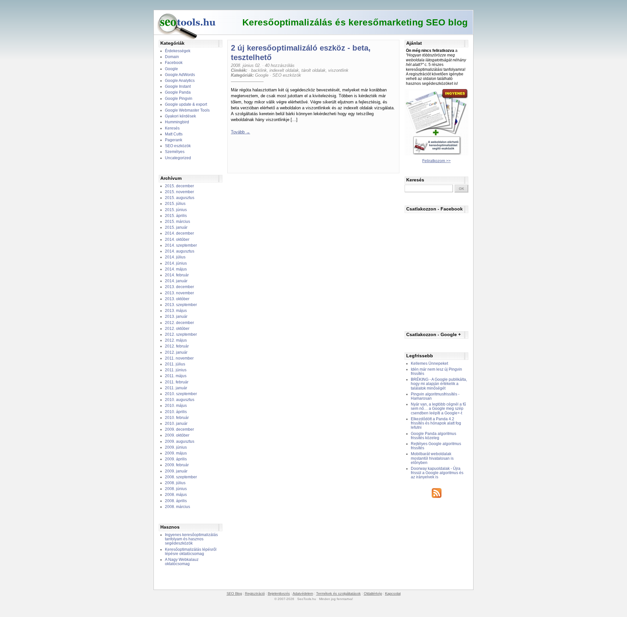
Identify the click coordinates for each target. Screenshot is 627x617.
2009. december (179, 429)
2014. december (179, 233)
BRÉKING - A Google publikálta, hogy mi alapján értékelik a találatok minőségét (439, 383)
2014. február (177, 275)
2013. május (176, 310)
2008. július (175, 483)
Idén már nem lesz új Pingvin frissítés (436, 371)
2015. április (176, 215)
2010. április (176, 411)
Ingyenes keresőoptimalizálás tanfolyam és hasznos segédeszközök (191, 539)
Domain (172, 56)
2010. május (176, 405)
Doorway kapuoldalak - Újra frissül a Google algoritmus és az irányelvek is (437, 472)
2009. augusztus (179, 441)
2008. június (176, 488)
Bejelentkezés (279, 593)
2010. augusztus (179, 399)
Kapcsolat (393, 593)
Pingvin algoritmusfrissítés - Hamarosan (435, 396)
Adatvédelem (303, 593)
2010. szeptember (181, 394)
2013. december (179, 287)
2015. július (175, 203)
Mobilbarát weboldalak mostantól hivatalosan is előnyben (432, 458)
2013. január (176, 316)
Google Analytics (180, 80)
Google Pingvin (178, 98)
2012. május (176, 340)
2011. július (175, 364)
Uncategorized (178, 158)
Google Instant (178, 86)
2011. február (176, 382)
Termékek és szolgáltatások (338, 593)
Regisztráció (255, 593)
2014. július (175, 257)
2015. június (176, 210)
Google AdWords (180, 74)
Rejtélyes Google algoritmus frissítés (436, 445)
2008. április (176, 501)
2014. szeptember (181, 245)
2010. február (177, 417)
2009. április (176, 459)
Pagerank (173, 140)
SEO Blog (234, 593)
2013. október (177, 299)
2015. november (179, 192)
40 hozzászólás (280, 65)
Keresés (172, 128)
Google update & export (186, 104)
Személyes (175, 151)
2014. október (177, 239)
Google (171, 69)
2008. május (176, 494)
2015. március (177, 221)
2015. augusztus (179, 197)
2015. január (176, 227)
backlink (259, 70)
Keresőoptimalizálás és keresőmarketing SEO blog (355, 22)
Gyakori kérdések (180, 116)
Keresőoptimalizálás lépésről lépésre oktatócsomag (191, 551)
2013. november (179, 293)
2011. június (175, 370)
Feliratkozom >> (436, 161)
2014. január (176, 281)
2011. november (179, 358)
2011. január (176, 388)
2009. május (176, 453)
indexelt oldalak (284, 70)
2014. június (176, 263)
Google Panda (178, 92)
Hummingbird (177, 122)
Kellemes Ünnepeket (429, 363)
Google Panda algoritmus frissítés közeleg (433, 435)
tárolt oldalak (313, 70)
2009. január (176, 471)
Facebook (174, 62)
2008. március (177, 506)
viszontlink (338, 70)
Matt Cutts (174, 134)
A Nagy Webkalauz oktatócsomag (182, 561)
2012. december (179, 322)
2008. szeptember (181, 477)
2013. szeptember (181, 304)
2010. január (176, 423)
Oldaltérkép (373, 593)
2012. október (177, 328)
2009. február (177, 465)
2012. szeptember (181, 334)
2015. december (179, 186)
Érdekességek (177, 51)
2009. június (176, 447)
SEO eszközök (178, 146)
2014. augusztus (179, 251)
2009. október (177, 435)
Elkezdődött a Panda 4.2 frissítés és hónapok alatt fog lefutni (436, 423)
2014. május (176, 269)
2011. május (175, 376)
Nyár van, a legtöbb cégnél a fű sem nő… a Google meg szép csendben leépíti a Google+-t (438, 408)
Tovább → (240, 132)
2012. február (177, 346)
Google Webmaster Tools (187, 110)
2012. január (176, 352)
